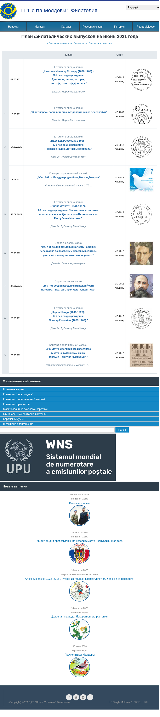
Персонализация (92, 26)
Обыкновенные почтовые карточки (24, 414)
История (119, 26)
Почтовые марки (13, 389)
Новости (13, 26)
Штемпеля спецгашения (18, 423)
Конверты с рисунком (16, 404)
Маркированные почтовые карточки (25, 409)
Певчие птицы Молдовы (80, 654)
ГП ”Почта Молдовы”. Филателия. (58, 10)
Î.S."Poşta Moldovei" (120, 702)
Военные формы (79, 502)
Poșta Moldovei (146, 26)
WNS (137, 702)
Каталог (66, 26)
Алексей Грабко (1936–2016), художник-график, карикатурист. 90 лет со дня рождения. (79, 578)
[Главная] (8, 11)
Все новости (80, 43)
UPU (145, 702)
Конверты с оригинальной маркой (24, 399)
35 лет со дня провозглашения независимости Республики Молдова (79, 540)
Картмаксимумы (13, 418)
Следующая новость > (100, 43)
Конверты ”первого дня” (18, 394)
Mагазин (40, 26)
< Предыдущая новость (59, 43)
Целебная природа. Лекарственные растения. (79, 616)
